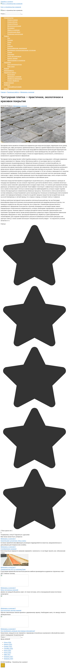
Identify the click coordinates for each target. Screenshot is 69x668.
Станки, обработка (13, 81)
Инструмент (11, 74)
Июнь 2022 (7, 652)
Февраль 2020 (8, 658)
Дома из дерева (12, 20)
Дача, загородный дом (14, 64)
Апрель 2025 (8, 644)
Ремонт (6, 36)
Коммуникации (9, 83)
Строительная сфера (13, 32)
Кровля (6, 68)
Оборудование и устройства (16, 60)
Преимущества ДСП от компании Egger (13, 569)
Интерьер (7, 85)
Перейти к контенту (7, 1)
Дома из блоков (12, 24)
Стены (9, 42)
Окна (9, 44)
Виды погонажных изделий (9, 590)
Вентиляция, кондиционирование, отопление (21, 50)
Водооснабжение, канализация (17, 48)
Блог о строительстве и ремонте (11, 7)
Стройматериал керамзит (9, 549)
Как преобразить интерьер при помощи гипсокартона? (18, 631)
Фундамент (11, 28)
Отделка (10, 46)
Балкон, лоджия (12, 58)
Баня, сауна (10, 66)
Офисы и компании (13, 30)
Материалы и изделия (14, 77)
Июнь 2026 (7, 642)
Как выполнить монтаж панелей (11, 610)
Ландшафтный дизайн (14, 87)
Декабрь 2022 (8, 648)
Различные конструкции (15, 34)
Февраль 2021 (8, 656)
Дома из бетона (12, 22)
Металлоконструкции (14, 26)
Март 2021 (7, 654)
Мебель (6, 89)
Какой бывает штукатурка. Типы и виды (13, 541)
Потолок (10, 40)
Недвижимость (9, 70)
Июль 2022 (7, 650)
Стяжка (9, 52)
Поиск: (3, 14)
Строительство (8, 18)
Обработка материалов (14, 79)
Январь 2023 (8, 646)
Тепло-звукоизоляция (14, 56)
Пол (8, 38)
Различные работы (10, 72)
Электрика (10, 54)
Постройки (7, 62)
